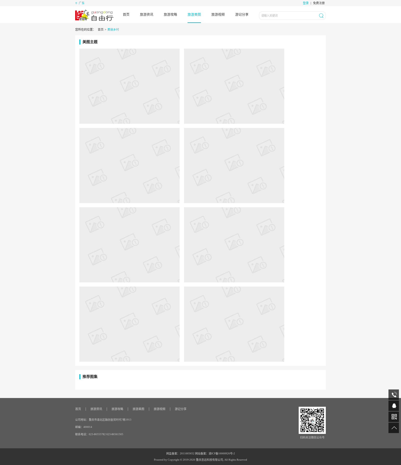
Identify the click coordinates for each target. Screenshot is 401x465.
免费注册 (319, 3)
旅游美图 (194, 14)
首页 (126, 14)
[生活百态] (234, 323)
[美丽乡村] (234, 244)
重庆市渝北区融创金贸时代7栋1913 (110, 419)
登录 (306, 3)
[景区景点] (234, 86)
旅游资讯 (146, 14)
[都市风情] (234, 165)
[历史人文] (129, 86)
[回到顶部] (393, 428)
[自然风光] (129, 165)
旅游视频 (218, 14)
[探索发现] (129, 244)
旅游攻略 (170, 14)
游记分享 (242, 14)
